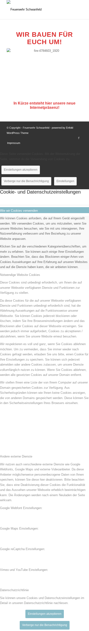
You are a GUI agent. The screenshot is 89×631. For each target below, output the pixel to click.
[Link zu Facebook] (78, 138)
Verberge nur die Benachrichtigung (26, 181)
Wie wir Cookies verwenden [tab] (19, 210)
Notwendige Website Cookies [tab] (20, 275)
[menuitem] (12, 143)
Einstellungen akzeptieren (20, 169)
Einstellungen (65, 181)
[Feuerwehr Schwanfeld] (37, 9)
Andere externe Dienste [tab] (16, 456)
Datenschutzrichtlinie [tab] (14, 590)
